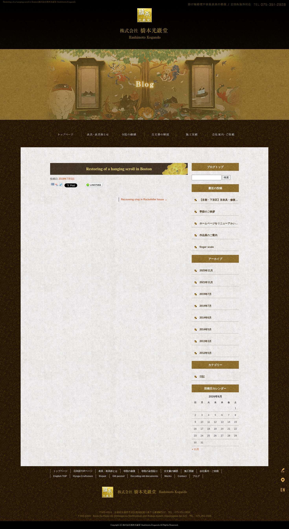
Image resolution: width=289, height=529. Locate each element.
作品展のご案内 (208, 235)
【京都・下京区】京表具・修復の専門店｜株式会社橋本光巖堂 (219, 199)
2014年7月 (206, 305)
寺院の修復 (129, 471)
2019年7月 (206, 294)
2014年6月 (206, 317)
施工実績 (191, 134)
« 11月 (195, 449)
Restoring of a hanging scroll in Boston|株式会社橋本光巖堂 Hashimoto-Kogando (39, 2)
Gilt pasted (118, 476)
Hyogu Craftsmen (83, 476)
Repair (102, 476)
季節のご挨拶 (207, 211)
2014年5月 (206, 329)
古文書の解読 (160, 134)
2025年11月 (206, 270)
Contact (182, 476)
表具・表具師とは (97, 134)
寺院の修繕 (128, 134)
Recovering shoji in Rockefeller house (144, 199)
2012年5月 (206, 352)
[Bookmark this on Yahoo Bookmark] (56, 185)
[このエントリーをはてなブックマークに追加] (52, 185)
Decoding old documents (144, 476)
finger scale (207, 246)
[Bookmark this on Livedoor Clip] (61, 185)
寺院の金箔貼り (149, 471)
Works (168, 476)
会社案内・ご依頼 (223, 134)
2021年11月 (206, 282)
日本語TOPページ (66, 134)
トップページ (60, 471)
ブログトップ (215, 166)
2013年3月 (206, 341)
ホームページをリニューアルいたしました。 (219, 223)
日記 (202, 376)
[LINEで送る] (93, 185)
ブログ (196, 476)
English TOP (60, 476)
